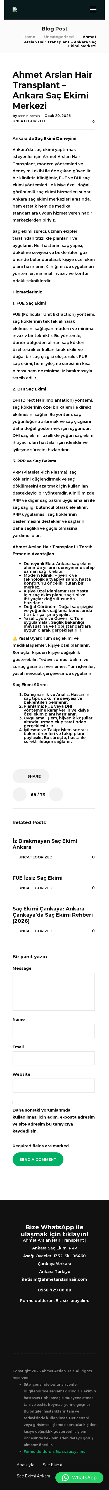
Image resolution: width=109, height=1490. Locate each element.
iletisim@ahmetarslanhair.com (54, 1279)
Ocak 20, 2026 (57, 116)
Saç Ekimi (52, 1464)
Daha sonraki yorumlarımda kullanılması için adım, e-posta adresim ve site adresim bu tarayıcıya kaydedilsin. (54, 1121)
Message (23, 968)
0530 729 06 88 (54, 1290)
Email (19, 1047)
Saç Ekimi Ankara (33, 1476)
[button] (79, 1477)
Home (29, 36)
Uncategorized (59, 36)
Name (19, 1020)
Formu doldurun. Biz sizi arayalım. (54, 1300)
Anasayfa (25, 1464)
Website (21, 1074)
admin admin (29, 116)
